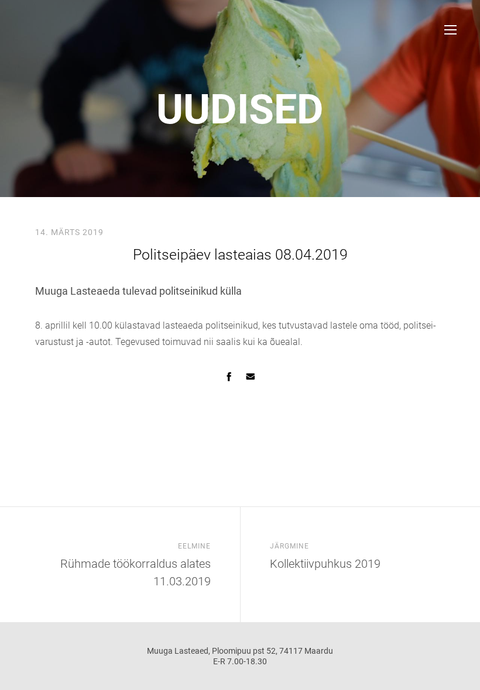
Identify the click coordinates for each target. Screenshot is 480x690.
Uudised (240, 109)
